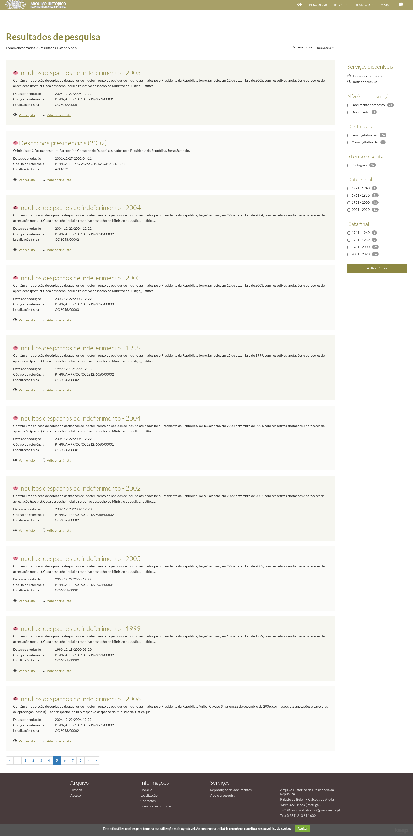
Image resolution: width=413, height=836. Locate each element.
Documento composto (368, 105)
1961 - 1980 (361, 195)
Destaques (363, 5)
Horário (146, 790)
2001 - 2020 (361, 210)
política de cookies (278, 828)
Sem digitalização (364, 135)
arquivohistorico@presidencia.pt (315, 810)
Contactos (148, 801)
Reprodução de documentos (231, 790)
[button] (386, 5)
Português (359, 165)
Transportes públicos (155, 806)
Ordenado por (302, 47)
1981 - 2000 (361, 202)
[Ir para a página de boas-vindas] (299, 5)
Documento (360, 112)
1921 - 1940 (361, 188)
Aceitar (303, 828)
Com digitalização (365, 142)
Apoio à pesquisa (222, 795)
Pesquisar (318, 5)
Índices (340, 5)
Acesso (75, 795)
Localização (149, 795)
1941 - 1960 (361, 232)
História (76, 790)
